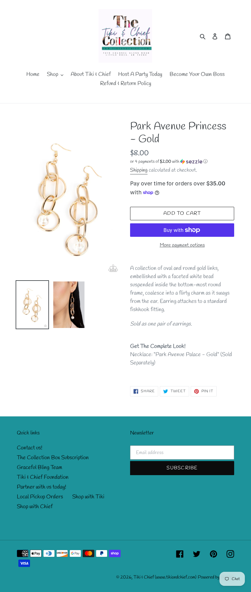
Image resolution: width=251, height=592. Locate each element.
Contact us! (29, 448)
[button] (169, 162)
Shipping (139, 170)
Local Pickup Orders (40, 497)
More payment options (182, 245)
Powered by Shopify (216, 577)
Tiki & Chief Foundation (43, 477)
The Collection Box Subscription (53, 457)
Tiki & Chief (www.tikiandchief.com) (165, 577)
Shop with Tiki (88, 497)
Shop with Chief (35, 506)
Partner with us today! (41, 487)
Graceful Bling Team (39, 467)
